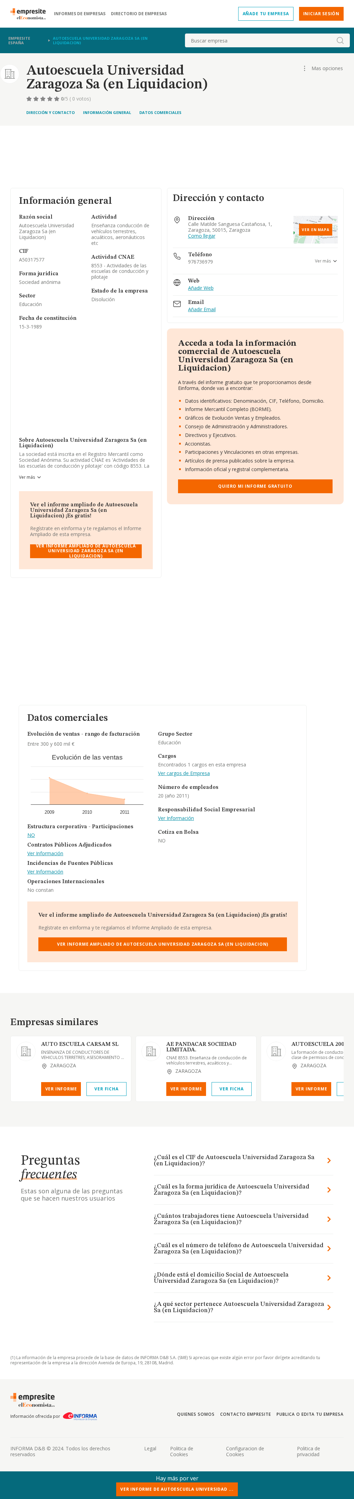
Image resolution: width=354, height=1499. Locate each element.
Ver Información (45, 854)
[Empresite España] (30, 13)
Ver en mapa (315, 229)
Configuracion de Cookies (245, 1451)
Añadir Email (202, 310)
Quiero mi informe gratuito (255, 486)
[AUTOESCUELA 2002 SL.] (276, 1051)
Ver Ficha (106, 1089)
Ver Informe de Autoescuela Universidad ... (177, 1489)
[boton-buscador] (340, 40)
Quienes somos (195, 1414)
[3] (43, 99)
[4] (50, 99)
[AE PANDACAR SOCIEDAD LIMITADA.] (151, 1051)
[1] (29, 99)
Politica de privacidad (308, 1451)
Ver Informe (61, 1089)
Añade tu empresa (266, 14)
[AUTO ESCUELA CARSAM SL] (26, 1051)
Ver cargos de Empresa (184, 773)
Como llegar (201, 236)
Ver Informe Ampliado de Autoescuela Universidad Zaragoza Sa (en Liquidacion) (86, 551)
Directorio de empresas (139, 13)
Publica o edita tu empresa (310, 1414)
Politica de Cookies (181, 1451)
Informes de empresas (79, 13)
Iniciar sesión (321, 14)
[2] (36, 99)
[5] (57, 99)
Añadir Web (201, 288)
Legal (150, 1448)
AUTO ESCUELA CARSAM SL (80, 1044)
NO (31, 835)
